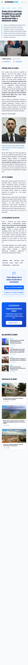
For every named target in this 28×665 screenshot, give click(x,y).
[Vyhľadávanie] (22, 2)
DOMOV (3, 8)
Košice (8, 8)
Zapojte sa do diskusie (14, 287)
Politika (14, 8)
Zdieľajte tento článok (14, 292)
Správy (19, 8)
